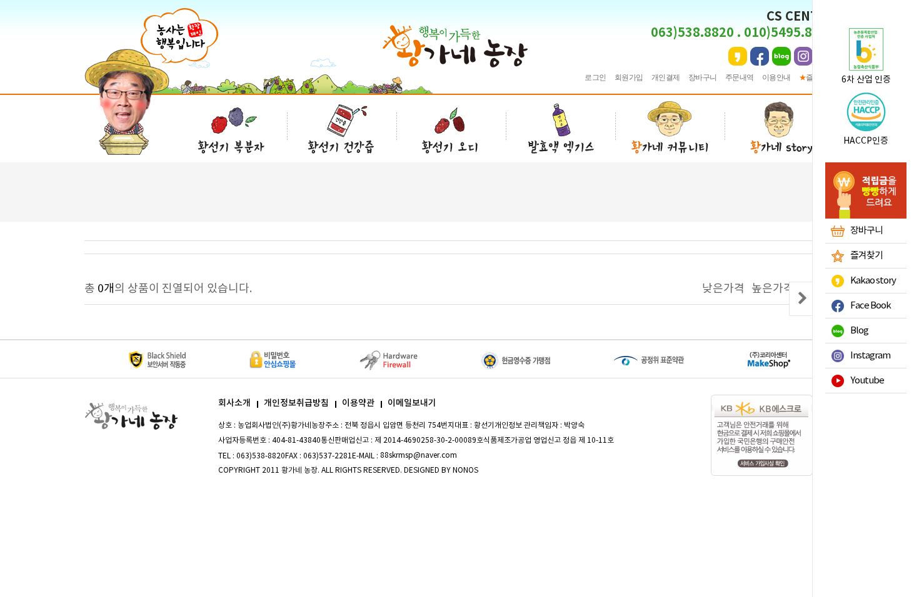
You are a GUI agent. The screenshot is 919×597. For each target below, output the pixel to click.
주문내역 (739, 77)
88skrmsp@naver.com (418, 455)
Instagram (870, 355)
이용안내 (776, 77)
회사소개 (234, 403)
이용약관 (358, 403)
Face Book (870, 305)
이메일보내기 (412, 403)
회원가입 (629, 77)
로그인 (595, 77)
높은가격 (772, 288)
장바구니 (702, 77)
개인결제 (665, 77)
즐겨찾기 (866, 255)
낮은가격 (723, 288)
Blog (859, 330)
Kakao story (873, 280)
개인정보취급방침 (296, 403)
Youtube (867, 380)
